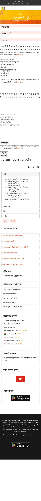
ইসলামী (13, 221)
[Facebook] (15, 2)
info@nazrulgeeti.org (26, 4)
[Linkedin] (22, 2)
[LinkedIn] (38, 167)
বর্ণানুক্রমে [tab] (6, 73)
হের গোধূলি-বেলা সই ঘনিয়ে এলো (9, 125)
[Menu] (38, 8)
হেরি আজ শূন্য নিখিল (6, 122)
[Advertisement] (20, 480)
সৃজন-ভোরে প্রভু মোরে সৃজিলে (8, 114)
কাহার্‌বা (5, 221)
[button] (20, 174)
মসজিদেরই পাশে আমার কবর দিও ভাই (13, 259)
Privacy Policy (21, 440)
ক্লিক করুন (19, 55)
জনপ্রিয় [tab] (5, 76)
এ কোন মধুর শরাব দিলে (9, 241)
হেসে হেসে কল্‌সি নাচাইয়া (7, 120)
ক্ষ (25, 46)
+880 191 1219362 (14, 4)
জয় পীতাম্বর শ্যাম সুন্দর (6, 117)
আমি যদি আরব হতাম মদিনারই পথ (12, 235)
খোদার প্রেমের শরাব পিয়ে (9, 253)
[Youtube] (19, 2)
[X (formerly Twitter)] (33, 167)
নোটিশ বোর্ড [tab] (6, 71)
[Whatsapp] (25, 2)
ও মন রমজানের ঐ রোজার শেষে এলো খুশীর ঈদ (15, 247)
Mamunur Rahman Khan (31, 435)
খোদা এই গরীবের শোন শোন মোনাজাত (13, 264)
